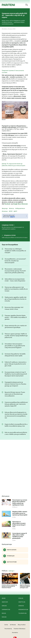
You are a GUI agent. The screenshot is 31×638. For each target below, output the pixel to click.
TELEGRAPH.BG (22, 613)
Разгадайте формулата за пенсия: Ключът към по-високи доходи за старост (15, 384)
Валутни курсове (12, 562)
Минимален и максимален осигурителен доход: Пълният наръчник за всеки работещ (15, 271)
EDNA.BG (20, 598)
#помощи (5, 211)
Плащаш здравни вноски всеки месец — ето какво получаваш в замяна (16, 317)
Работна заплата (11, 549)
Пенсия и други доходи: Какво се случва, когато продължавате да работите (16, 335)
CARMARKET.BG (6, 609)
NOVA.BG (4, 617)
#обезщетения (20, 208)
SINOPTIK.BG (21, 602)
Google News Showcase (20, 204)
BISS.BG (4, 613)
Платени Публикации (19, 628)
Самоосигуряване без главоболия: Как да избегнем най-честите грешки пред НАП (16, 404)
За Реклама (13, 624)
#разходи (5, 208)
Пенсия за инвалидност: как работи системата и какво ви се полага (16, 289)
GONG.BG (4, 605)
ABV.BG (3, 598)
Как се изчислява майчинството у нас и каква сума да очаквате (16, 433)
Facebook (7, 204)
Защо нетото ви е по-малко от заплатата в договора (16, 326)
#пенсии (11, 208)
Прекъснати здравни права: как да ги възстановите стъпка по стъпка (15, 299)
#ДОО (15, 211)
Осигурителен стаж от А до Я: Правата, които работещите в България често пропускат (16, 374)
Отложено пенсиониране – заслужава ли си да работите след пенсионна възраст (15, 345)
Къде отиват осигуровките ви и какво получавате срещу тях (16, 425)
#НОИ (10, 211)
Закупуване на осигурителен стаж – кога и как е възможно (15, 280)
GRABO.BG (21, 605)
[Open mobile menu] (27, 5)
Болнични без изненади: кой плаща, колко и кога (14, 308)
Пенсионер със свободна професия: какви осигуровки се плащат (15, 250)
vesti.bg (10, 571)
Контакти (15, 632)
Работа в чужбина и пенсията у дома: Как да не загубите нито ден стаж (15, 364)
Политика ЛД (8, 628)
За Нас (6, 624)
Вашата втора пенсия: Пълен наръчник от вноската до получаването (15, 394)
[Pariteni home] (8, 5)
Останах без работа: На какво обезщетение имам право (15, 355)
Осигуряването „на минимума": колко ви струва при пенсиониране (15, 260)
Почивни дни (10, 555)
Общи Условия (21, 624)
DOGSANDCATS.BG (23, 609)
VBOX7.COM (5, 602)
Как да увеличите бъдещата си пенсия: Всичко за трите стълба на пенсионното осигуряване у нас (16, 415)
